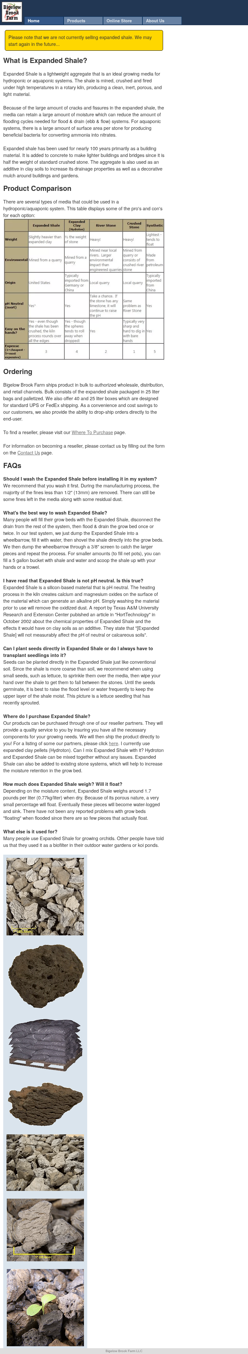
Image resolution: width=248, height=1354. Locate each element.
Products (76, 20)
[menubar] (103, 20)
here (113, 743)
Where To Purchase (92, 432)
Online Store (119, 20)
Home (33, 20)
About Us (155, 20)
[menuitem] (44, 20)
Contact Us (28, 452)
